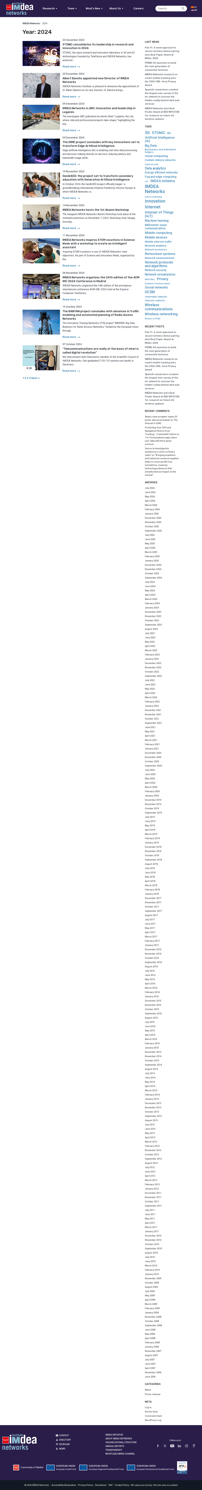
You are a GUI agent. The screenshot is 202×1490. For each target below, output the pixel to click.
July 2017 (150, 919)
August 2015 (151, 1018)
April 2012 (150, 1176)
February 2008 (152, 1342)
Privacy (162, 279)
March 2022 (151, 697)
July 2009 (150, 1291)
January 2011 (152, 1231)
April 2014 (150, 1086)
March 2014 (151, 1090)
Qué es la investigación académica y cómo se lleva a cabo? (160, 451)
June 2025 (150, 539)
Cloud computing (156, 156)
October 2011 (152, 1201)
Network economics (156, 249)
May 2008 (150, 1334)
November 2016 (153, 953)
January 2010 (152, 1274)
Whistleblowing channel (120, 1453)
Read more (71, 66)
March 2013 (151, 1141)
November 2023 (153, 616)
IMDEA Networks (155, 189)
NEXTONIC (150, 279)
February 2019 (152, 838)
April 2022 (150, 693)
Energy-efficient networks (161, 172)
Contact (64, 1435)
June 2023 (150, 637)
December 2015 (153, 1000)
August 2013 (151, 1120)
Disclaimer (101, 1485)
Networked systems (160, 254)
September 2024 (153, 577)
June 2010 (150, 1261)
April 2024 (150, 595)
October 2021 (152, 718)
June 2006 (150, 1376)
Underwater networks (156, 297)
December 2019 (153, 800)
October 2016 (152, 958)
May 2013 (150, 1133)
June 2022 (150, 684)
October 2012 (152, 1154)
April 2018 (150, 881)
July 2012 (150, 1167)
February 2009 (152, 1308)
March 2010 (151, 1265)
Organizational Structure (121, 1442)
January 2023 (152, 659)
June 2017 (150, 924)
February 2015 (152, 1043)
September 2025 (153, 530)
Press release (152, 1394)
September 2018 (153, 859)
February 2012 (152, 1184)
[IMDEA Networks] (19, 8)
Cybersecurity (151, 164)
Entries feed (151, 1411)
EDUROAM (64, 1444)
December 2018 (153, 847)
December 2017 (153, 898)
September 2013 (153, 1116)
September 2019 (153, 812)
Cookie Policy (122, 1485)
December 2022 (153, 663)
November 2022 (153, 667)
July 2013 (150, 1124)
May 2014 (150, 1082)
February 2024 (152, 603)
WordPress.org (153, 1420)
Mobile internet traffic (158, 241)
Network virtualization (160, 274)
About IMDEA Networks (118, 1438)
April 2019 (150, 830)
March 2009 (151, 1304)
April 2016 (150, 983)
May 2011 (150, 1218)
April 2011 (150, 1223)
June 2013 (150, 1129)
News (148, 1389)
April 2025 (150, 548)
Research (50, 8)
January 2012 (152, 1188)
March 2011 (151, 1227)
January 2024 (152, 607)
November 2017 (153, 902)
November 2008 (153, 1317)
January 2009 (152, 1312)
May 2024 (150, 590)
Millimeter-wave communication (156, 226)
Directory (65, 1440)
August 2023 (151, 629)
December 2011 (153, 1193)
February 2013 (152, 1146)
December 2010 (153, 1235)
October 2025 (152, 526)
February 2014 (152, 1094)
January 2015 (152, 1047)
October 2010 (152, 1244)
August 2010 (151, 1253)
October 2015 (152, 1009)
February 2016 (152, 992)
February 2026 (152, 509)
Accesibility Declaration (64, 1485)
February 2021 (152, 744)
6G (169, 133)
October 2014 (152, 1060)
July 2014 (150, 1073)
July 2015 (150, 1022)
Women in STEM (152, 319)
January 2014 (152, 1099)
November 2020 (153, 757)
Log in (148, 1407)
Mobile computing (158, 233)
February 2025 (152, 556)
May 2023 (150, 642)
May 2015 (150, 1030)
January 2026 (152, 513)
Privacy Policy (85, 1485)
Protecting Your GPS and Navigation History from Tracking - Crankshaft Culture (160, 430)
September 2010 (153, 1248)
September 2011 (153, 1206)
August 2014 (151, 1069)
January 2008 (152, 1347)
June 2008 (150, 1329)
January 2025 (152, 560)
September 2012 (153, 1159)
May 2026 (150, 496)
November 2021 (153, 714)
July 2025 (150, 535)
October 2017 (152, 906)
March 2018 (151, 885)
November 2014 (153, 1056)
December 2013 (153, 1103)
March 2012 (151, 1180)
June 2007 (150, 1364)
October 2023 (152, 620)
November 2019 (153, 804)
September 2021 (153, 723)
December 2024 (153, 565)
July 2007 (150, 1359)
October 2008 (152, 1321)
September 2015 (153, 1013)
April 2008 (150, 1338)
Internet (152, 207)
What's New (94, 8)
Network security (155, 270)
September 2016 (153, 962)
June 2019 (150, 821)
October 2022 (152, 671)
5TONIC (158, 133)
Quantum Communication (157, 283)
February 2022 (152, 701)
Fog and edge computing (160, 176)
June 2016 (150, 975)
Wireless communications (159, 307)
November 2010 (153, 1240)
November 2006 (153, 1372)
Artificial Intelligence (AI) (160, 139)
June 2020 (150, 774)
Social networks (156, 287)
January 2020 (152, 795)
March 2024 (151, 599)
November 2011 (153, 1197)
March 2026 (151, 505)
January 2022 (152, 706)
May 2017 (150, 928)
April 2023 (150, 646)
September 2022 (153, 676)
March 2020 (151, 787)
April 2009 (150, 1300)
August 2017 (151, 915)
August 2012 (151, 1163)
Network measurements (159, 258)
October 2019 (152, 808)
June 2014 (150, 1077)
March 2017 (151, 936)
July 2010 (150, 1257)
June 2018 (150, 872)
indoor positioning (153, 197)
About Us (116, 8)
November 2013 (153, 1107)
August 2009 (151, 1287)
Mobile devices (156, 237)
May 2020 (150, 778)
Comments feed (153, 1416)
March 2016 (151, 988)
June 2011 (150, 1214)
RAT (111, 1485)
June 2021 (150, 727)
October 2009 (152, 1282)
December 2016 (153, 949)
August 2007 (151, 1355)
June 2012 (150, 1171)
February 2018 (152, 889)
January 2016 (152, 996)
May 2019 (150, 825)
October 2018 (152, 855)
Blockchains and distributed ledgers (160, 150)
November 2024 (153, 569)
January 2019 (152, 842)
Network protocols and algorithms (159, 264)
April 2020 (150, 783)
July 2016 (150, 971)
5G (147, 132)
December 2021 (153, 710)
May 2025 (150, 543)
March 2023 (151, 650)
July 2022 (150, 680)
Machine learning (157, 220)
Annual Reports (114, 1446)
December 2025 (153, 518)
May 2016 (150, 979)
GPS (146, 182)
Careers (139, 8)
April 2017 (150, 932)
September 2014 (153, 1065)
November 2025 (153, 522)
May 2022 (150, 689)
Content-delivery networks (160, 160)
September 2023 (153, 624)
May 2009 (150, 1295)
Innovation (155, 201)
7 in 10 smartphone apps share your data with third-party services (161, 440)
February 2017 (152, 941)
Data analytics (155, 168)
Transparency (113, 1450)
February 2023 (152, 654)
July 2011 (150, 1210)
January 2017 (152, 945)
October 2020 (152, 761)
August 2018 (151, 864)
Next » (35, 378)
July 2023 (150, 633)
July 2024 (150, 582)
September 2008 (153, 1325)
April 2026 (150, 501)
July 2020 (150, 770)
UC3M (150, 292)
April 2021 (150, 736)
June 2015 (150, 1026)
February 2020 (152, 791)
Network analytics (155, 245)
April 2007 (150, 1368)
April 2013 (150, 1137)
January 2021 (152, 748)
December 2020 (153, 753)
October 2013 (152, 1112)
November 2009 (153, 1278)
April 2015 (150, 1035)
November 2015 (153, 1005)
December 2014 (153, 1052)
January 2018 (152, 894)
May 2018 (150, 877)
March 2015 (151, 1039)
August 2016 (151, 966)
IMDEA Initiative (162, 181)
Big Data (151, 145)
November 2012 (153, 1150)
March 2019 (151, 834)
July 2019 (150, 817)
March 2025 (151, 552)
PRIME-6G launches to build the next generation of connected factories (160, 66)
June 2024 (150, 586)
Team (72, 8)
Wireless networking (161, 314)
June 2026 (150, 492)
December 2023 (153, 612)
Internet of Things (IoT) (159, 214)
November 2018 (153, 851)
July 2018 (150, 868)
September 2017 (153, 911)
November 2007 (153, 1351)
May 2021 (150, 731)
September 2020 (153, 765)
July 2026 (150, 488)
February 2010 (152, 1270)
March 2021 (151, 740)
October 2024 (152, 573)
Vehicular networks (155, 300)
